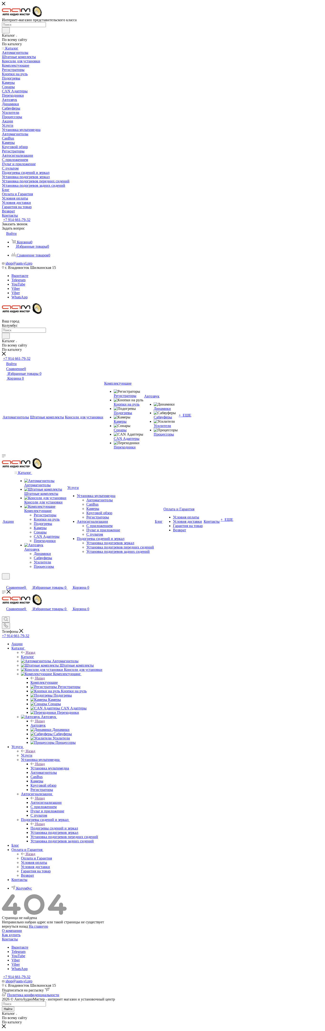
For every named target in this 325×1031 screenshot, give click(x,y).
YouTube (18, 284)
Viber (15, 289)
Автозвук (38, 725)
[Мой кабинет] (4, 582)
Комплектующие (44, 682)
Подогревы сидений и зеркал (54, 828)
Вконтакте (19, 276)
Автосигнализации (46, 802)
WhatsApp (19, 297)
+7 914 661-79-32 (16, 220)
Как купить (11, 935)
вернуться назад (15, 926)
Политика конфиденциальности (33, 995)
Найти (8, 1009)
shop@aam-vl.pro (18, 263)
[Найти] (6, 30)
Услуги (26, 755)
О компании (12, 931)
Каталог (27, 657)
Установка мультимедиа (49, 768)
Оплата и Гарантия (36, 858)
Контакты (10, 939)
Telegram (18, 280)
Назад (30, 652)
